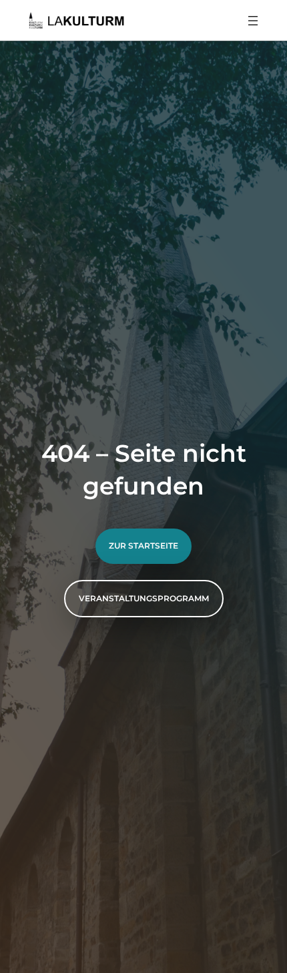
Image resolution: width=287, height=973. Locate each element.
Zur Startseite (143, 546)
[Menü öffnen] (253, 21)
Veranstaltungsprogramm (144, 598)
